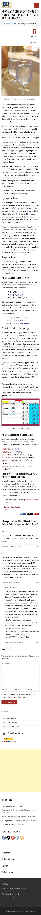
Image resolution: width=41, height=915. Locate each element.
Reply (38, 546)
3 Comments (33, 42)
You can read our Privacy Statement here (14, 898)
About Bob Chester (8, 718)
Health (13, 24)
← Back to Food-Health (10, 507)
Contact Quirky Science (18, 888)
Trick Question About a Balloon (13, 806)
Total (21, 911)
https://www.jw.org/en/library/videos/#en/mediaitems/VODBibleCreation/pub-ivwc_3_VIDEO (21, 634)
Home (8, 24)
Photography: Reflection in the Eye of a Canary (19, 820)
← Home (4, 510)
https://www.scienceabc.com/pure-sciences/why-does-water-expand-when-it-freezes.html (20, 623)
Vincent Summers (10, 587)
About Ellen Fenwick (9, 722)
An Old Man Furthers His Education (14, 824)
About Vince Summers (10, 726)
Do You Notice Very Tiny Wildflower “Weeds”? (19, 816)
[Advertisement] (20, 770)
